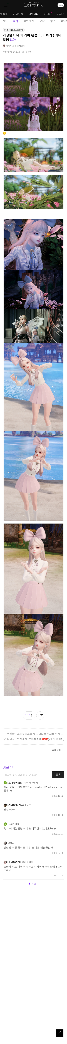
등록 (58, 774)
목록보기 (56, 750)
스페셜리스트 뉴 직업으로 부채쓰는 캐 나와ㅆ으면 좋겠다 (40, 733)
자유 (5, 21)
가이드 (17, 13)
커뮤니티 (34, 13)
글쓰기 (59, 1033)
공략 (41, 21)
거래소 (60, 13)
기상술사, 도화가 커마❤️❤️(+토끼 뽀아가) (40, 739)
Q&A (52, 21)
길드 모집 (28, 21)
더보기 (34, 883)
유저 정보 (14, 45)
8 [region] (32, 716)
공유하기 (40, 715)
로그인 (61, 5)
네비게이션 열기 (5, 5)
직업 (15, 21)
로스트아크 (33, 5)
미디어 (47, 13)
